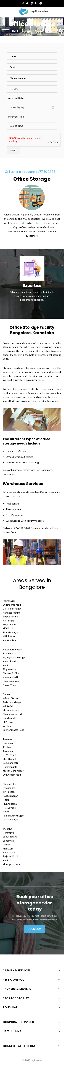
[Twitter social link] (27, 3)
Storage (26, 31)
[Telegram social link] (40, 3)
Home (15, 31)
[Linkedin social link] (36, 3)
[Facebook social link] (23, 3)
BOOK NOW (35, 928)
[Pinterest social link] (32, 3)
